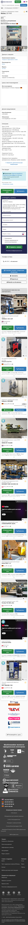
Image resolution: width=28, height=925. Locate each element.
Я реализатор (8, 238)
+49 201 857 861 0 (8, 802)
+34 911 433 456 (8, 806)
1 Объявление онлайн (7, 184)
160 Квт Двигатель (14, 834)
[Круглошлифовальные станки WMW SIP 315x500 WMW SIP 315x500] (14, 428)
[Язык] (24, 1)
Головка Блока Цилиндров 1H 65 (14, 826)
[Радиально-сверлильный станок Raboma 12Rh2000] (14, 388)
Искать (24, 5)
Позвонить (21, 191)
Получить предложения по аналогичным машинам (11, 241)
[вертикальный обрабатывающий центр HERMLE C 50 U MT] (14, 304)
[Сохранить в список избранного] (24, 12)
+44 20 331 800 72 (8, 800)
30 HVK (4, 68)
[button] (26, 1)
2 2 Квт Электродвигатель (14, 819)
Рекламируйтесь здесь (14, 734)
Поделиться (14, 279)
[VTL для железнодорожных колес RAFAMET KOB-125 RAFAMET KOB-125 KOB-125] (14, 469)
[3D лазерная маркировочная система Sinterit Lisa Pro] (14, 347)
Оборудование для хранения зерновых (14, 816)
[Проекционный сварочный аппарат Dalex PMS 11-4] (14, 550)
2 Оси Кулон (14, 812)
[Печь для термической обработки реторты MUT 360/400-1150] (14, 671)
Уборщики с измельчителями (14, 822)
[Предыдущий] (2, 38)
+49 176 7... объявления (10, 261)
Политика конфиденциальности (14, 250)
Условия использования (20, 920)
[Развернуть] (14, 335)
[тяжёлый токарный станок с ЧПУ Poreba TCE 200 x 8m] (14, 590)
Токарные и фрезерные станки (10, 59)
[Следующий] (26, 38)
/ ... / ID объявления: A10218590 (10, 8)
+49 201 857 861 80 (9, 804)
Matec (3, 64)
